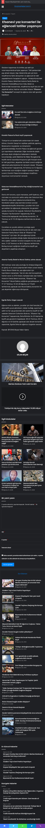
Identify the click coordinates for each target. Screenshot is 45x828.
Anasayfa (6, 14)
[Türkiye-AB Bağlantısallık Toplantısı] (8, 650)
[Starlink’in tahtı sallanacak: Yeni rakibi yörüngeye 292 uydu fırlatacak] (8, 731)
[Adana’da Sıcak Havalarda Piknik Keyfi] (8, 640)
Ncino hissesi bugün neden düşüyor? (16, 702)
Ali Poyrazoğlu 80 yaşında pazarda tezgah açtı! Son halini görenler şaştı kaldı (33, 439)
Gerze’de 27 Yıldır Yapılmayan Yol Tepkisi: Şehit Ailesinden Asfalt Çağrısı (20, 681)
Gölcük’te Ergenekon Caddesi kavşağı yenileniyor (21, 696)
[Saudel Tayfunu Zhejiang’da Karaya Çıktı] (8, 608)
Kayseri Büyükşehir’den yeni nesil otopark (18, 2)
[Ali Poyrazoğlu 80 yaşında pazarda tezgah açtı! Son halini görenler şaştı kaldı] (33, 429)
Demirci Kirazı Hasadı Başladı (13, 707)
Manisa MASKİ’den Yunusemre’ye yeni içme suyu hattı (32, 485)
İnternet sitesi (6, 547)
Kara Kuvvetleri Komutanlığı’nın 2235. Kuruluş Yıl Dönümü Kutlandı (28, 720)
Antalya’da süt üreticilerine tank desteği (33, 463)
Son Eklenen (22, 574)
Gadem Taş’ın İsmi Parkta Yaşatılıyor (16, 590)
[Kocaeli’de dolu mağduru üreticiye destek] (7, 115)
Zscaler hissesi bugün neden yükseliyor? (17, 632)
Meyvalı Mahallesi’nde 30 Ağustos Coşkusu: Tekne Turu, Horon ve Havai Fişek (21, 625)
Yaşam (13, 14)
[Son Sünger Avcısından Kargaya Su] (8, 668)
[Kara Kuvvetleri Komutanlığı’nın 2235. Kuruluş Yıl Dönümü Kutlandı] (8, 721)
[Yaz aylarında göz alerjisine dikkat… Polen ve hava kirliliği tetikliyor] (7, 125)
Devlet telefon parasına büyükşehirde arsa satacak (22, 713)
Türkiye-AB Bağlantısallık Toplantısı (29, 647)
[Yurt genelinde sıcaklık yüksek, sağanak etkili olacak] (8, 659)
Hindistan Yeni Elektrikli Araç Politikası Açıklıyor (20, 675)
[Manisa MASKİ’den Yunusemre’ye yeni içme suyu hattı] (33, 475)
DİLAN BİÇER (9, 31)
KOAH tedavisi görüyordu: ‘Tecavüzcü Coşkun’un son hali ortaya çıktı (11, 485)
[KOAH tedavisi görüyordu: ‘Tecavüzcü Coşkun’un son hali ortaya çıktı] (12, 475)
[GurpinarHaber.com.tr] (22, 6)
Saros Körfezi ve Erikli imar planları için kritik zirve (12, 463)
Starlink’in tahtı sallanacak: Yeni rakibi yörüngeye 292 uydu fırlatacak (27, 730)
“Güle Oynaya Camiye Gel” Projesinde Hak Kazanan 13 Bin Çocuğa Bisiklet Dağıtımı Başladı (21, 689)
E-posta (5, 540)
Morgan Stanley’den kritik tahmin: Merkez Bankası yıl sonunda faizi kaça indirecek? (28, 582)
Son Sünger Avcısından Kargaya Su (28, 665)
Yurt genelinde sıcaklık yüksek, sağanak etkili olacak (26, 657)
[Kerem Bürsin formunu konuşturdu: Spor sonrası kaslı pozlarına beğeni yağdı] (12, 429)
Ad (3, 532)
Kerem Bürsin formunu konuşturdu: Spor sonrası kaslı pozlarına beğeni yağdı (11, 440)
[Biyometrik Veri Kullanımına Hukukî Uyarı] (8, 617)
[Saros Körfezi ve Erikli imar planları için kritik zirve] (12, 454)
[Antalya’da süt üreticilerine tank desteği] (33, 454)
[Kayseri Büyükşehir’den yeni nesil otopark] (8, 599)
